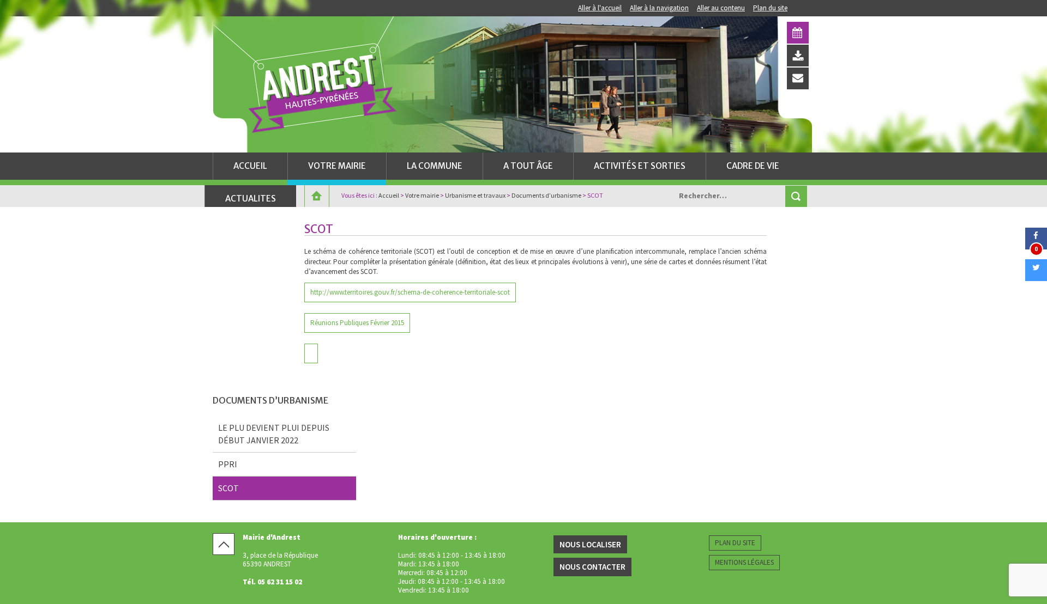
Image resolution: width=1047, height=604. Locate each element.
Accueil (250, 166)
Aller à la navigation (659, 8)
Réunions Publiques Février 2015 (357, 322)
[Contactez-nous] (798, 78)
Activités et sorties (639, 166)
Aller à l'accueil (600, 8)
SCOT (228, 488)
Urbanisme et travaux (475, 195)
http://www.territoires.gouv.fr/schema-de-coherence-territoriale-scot (410, 292)
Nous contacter (592, 567)
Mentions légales (744, 562)
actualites (250, 198)
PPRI (227, 464)
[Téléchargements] (798, 55)
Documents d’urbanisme (546, 195)
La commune (434, 166)
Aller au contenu (721, 8)
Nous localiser (590, 544)
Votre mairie (337, 166)
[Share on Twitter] (1036, 277)
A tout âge (528, 166)
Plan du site (770, 8)
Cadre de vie (752, 166)
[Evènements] (798, 33)
